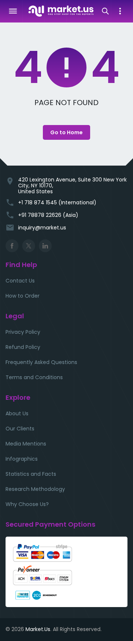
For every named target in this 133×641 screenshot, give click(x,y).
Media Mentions (26, 443)
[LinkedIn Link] (45, 245)
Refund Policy (23, 347)
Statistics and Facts (31, 474)
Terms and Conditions (34, 377)
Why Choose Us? (27, 504)
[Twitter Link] (28, 245)
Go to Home (66, 132)
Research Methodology (35, 489)
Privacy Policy (23, 332)
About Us (17, 413)
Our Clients (20, 428)
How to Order (23, 295)
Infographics (22, 458)
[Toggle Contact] (120, 11)
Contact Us (20, 280)
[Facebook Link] (12, 245)
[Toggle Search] (105, 11)
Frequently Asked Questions (41, 362)
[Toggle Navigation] (13, 11)
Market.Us (37, 629)
